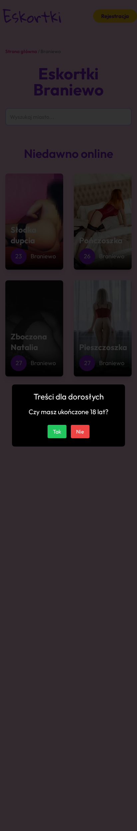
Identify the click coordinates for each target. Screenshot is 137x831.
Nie (80, 431)
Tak (57, 431)
